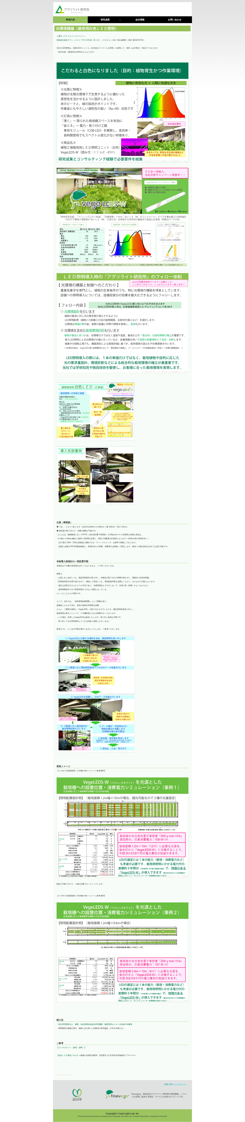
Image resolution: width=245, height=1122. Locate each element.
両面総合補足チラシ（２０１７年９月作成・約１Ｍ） (79, 40)
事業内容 (70, 19)
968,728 (168, 1084)
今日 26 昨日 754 (179, 1085)
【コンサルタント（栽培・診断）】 (71, 1047)
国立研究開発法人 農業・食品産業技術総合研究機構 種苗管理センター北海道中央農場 (95, 1024)
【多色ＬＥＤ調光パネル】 (68, 1055)
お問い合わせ (174, 19)
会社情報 (139, 19)
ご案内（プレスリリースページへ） (71, 36)
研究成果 (105, 19)
